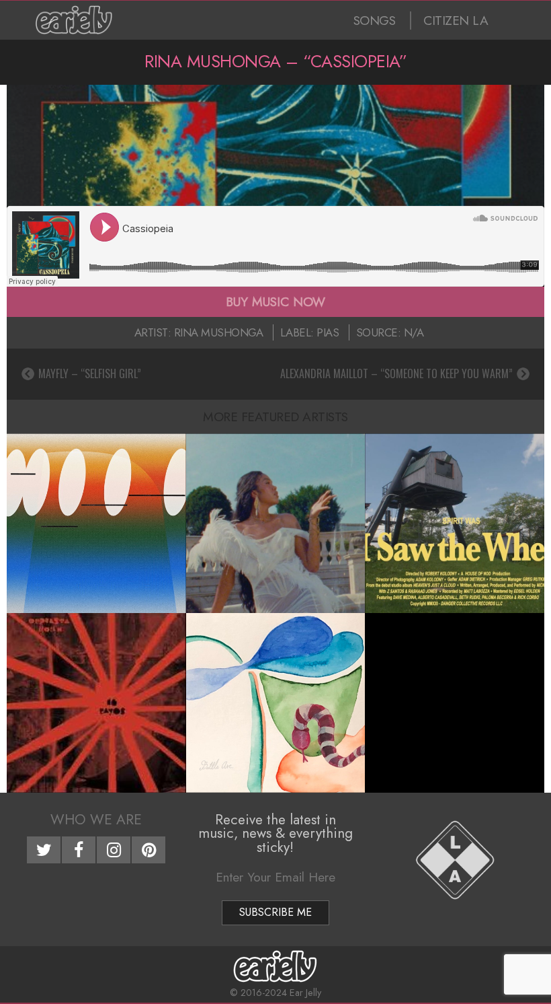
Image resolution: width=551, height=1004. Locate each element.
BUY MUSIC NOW (275, 301)
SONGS (374, 20)
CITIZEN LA (455, 20)
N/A (414, 332)
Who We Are (96, 820)
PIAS (327, 332)
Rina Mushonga (218, 332)
